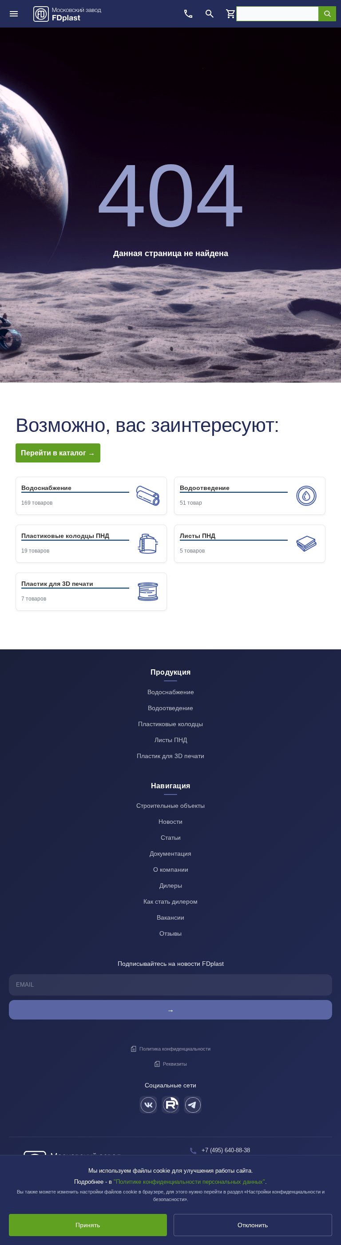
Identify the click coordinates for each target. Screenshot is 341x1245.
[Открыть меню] (14, 14)
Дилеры (170, 885)
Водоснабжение (170, 692)
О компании (170, 869)
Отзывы (170, 933)
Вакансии (170, 917)
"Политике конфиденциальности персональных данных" (189, 1181)
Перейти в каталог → (58, 453)
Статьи (171, 837)
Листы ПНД (171, 739)
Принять (87, 1225)
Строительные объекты (170, 805)
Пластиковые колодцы (170, 723)
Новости (170, 821)
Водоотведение (170, 707)
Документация (170, 853)
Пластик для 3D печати (170, 755)
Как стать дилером (170, 901)
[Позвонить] (188, 13)
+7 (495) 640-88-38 (226, 1150)
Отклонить (253, 1225)
